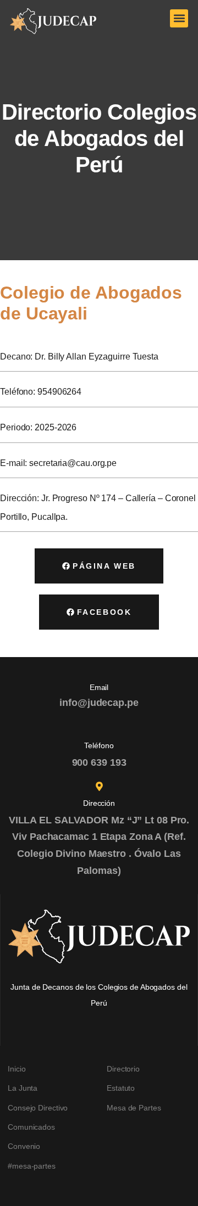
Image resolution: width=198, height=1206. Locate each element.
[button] (179, 18)
